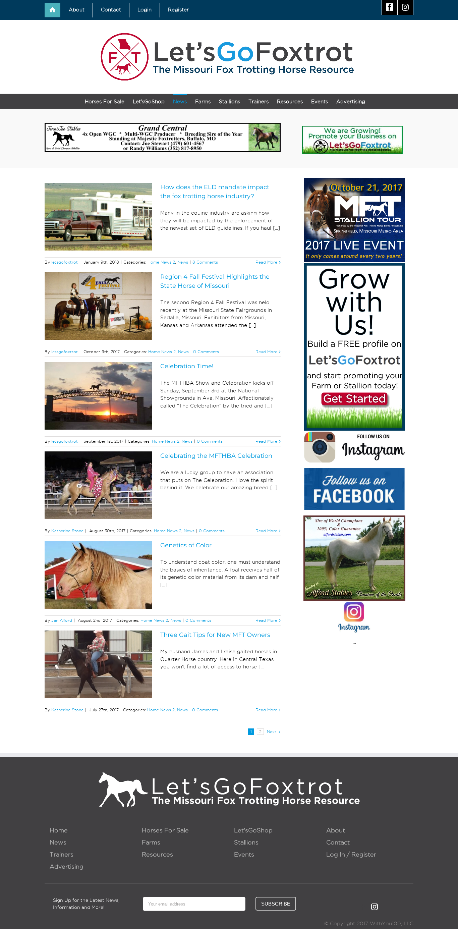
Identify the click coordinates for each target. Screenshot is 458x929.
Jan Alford (61, 620)
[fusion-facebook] (363, 907)
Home (59, 830)
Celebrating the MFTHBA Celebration (216, 455)
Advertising (66, 866)
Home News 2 (161, 262)
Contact (338, 842)
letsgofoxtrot (64, 262)
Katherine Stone (67, 531)
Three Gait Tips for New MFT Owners (215, 635)
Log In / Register (351, 854)
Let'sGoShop (253, 830)
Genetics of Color (186, 545)
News (182, 262)
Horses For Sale (165, 830)
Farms (151, 842)
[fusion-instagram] (374, 907)
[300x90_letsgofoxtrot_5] (352, 129)
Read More (266, 262)
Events (244, 854)
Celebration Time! (187, 366)
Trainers (61, 854)
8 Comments (205, 262)
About (335, 830)
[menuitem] (53, 10)
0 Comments (206, 351)
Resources (157, 854)
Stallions (246, 842)
